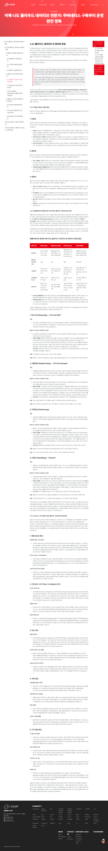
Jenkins (69, 817)
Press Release (61, 836)
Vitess (42, 825)
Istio (51, 817)
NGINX (86, 819)
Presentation (79, 838)
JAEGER (61, 817)
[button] (102, 4)
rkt (76, 823)
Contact (69, 836)
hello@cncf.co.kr (10, 821)
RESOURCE (80, 832)
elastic (34, 814)
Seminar (60, 838)
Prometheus (44, 823)
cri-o (95, 809)
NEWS (60, 832)
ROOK (86, 823)
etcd (42, 814)
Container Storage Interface (69, 810)
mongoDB (69, 819)
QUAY (60, 823)
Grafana (69, 814)
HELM (42, 817)
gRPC (77, 814)
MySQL (78, 819)
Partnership (70, 839)
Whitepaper (79, 836)
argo (51, 809)
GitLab (60, 814)
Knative (95, 817)
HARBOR (87, 814)
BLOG (87, 832)
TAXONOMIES (98, 832)
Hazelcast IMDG (36, 817)
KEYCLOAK (87, 817)
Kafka (77, 817)
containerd (78, 809)
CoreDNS (87, 809)
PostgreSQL (36, 823)
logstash (52, 819)
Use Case (78, 841)
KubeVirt (43, 819)
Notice (60, 834)
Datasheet (78, 834)
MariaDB (61, 819)
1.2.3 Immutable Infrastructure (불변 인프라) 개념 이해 (14, 93)
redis (68, 823)
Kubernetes (35, 819)
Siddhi (95, 823)
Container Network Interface (61, 810)
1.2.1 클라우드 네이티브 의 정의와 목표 (98, 44)
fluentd (51, 814)
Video (77, 843)
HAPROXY (96, 814)
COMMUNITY (37, 806)
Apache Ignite (36, 809)
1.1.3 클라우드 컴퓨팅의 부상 (14, 70)
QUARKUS (52, 823)
